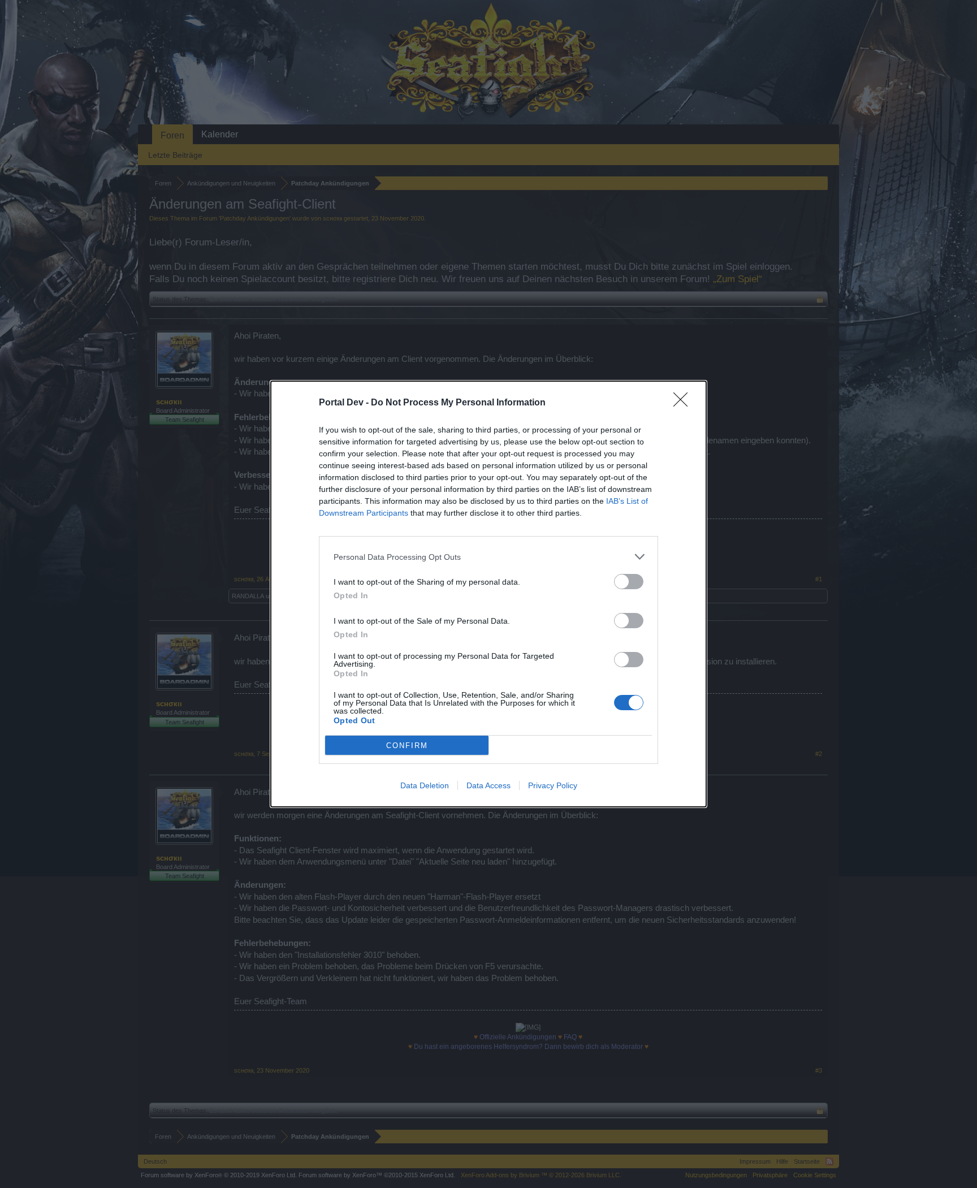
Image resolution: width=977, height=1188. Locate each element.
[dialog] (488, 594)
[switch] (628, 581)
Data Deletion (424, 785)
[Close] (684, 403)
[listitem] (488, 557)
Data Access (488, 785)
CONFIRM (407, 745)
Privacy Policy (552, 785)
